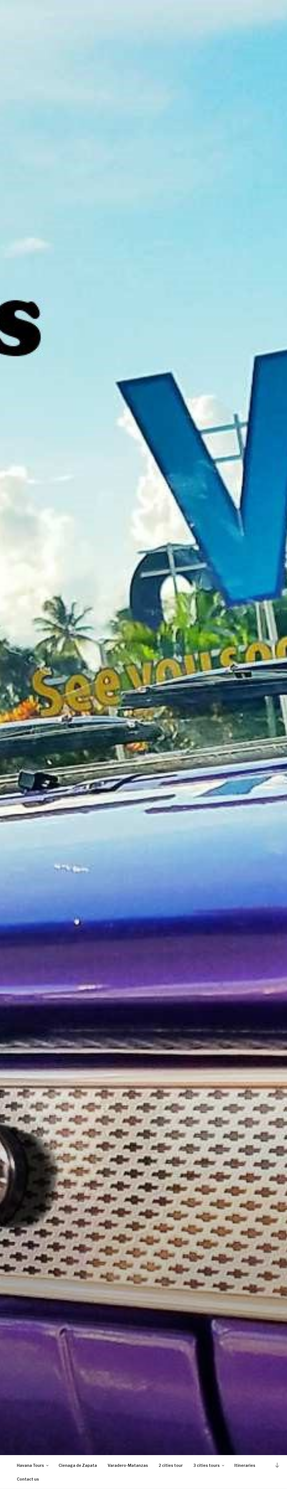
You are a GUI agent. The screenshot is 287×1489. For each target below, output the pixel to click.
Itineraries (244, 1465)
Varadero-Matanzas (128, 1465)
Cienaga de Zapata (78, 1465)
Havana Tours (30, 1465)
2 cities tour (171, 1465)
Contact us (28, 1479)
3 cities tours (206, 1465)
